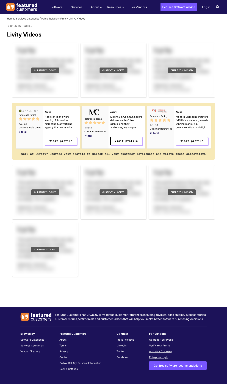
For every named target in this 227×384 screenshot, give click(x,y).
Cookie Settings (68, 368)
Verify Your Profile (159, 345)
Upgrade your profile (67, 154)
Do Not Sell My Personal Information (80, 363)
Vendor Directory (30, 351)
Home (10, 18)
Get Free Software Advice (178, 7)
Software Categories (32, 339)
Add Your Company (160, 351)
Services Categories (27, 18)
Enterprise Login (158, 357)
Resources (114, 7)
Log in (206, 7)
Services (76, 7)
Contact (64, 357)
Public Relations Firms (54, 18)
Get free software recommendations (178, 365)
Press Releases (125, 339)
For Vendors (139, 7)
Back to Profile (21, 25)
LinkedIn (121, 345)
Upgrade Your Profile (161, 339)
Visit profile (60, 141)
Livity (72, 18)
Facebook (122, 357)
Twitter (120, 351)
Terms (63, 345)
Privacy (63, 351)
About (95, 7)
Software (56, 7)
